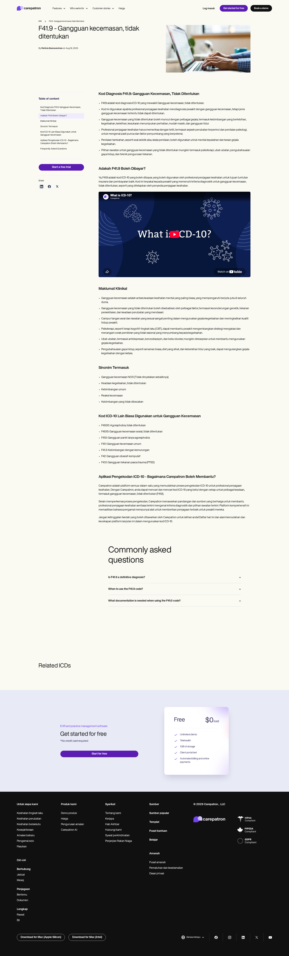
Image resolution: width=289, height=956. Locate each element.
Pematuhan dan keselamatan (166, 868)
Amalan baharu (26, 835)
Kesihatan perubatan (29, 819)
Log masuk (209, 8)
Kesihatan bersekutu (29, 824)
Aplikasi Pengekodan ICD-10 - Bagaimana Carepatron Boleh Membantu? (59, 142)
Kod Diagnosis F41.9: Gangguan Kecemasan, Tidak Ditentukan (60, 108)
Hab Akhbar (112, 824)
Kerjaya (109, 819)
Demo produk (69, 813)
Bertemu (22, 895)
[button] (192, 937)
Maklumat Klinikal (48, 121)
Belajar (153, 840)
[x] (257, 937)
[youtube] (270, 937)
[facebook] (216, 937)
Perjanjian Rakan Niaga (118, 841)
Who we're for (77, 8)
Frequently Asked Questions (53, 149)
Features (57, 8)
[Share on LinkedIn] (41, 186)
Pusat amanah (157, 862)
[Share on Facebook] (49, 186)
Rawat (20, 915)
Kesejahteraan (25, 830)
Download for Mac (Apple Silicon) (41, 937)
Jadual (21, 875)
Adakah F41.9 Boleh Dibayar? (53, 116)
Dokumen (22, 900)
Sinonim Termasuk (49, 126)
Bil (18, 920)
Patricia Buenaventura (51, 48)
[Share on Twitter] (57, 186)
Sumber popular (159, 813)
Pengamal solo (25, 841)
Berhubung (24, 869)
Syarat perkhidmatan (117, 835)
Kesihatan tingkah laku (30, 813)
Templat (154, 822)
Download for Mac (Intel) (87, 937)
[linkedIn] (243, 937)
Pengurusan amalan (72, 824)
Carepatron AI (69, 830)
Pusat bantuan (158, 831)
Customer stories (101, 8)
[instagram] (230, 937)
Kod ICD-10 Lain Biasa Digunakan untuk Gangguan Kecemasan (58, 133)
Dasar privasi (156, 873)
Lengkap (22, 909)
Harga (122, 8)
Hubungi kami (113, 830)
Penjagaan (23, 889)
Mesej (20, 880)
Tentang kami (113, 813)
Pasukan (22, 846)
